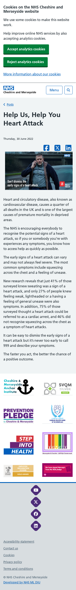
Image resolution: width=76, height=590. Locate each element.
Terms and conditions (18, 569)
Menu (54, 90)
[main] (38, 242)
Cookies (8, 555)
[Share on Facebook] (46, 149)
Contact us (10, 548)
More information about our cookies (32, 74)
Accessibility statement (18, 541)
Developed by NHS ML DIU (21, 582)
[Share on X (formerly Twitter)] (57, 149)
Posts (10, 104)
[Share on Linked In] (68, 149)
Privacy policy (12, 562)
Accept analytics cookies (26, 49)
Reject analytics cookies (25, 62)
